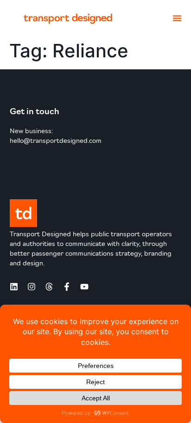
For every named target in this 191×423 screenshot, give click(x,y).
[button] (177, 18)
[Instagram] (31, 286)
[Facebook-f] (67, 286)
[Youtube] (84, 286)
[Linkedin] (14, 286)
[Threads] (49, 286)
